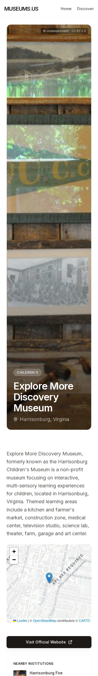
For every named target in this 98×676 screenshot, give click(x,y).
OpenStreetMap (44, 620)
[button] (49, 578)
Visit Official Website (46, 642)
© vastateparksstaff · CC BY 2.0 (64, 31)
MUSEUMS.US (21, 8)
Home (66, 8)
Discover (85, 8)
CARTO (84, 620)
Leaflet (21, 620)
